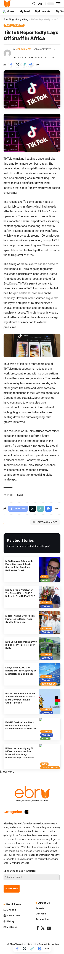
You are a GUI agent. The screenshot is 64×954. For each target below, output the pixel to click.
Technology (49, 684)
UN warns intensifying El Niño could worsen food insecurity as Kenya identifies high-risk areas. (20, 753)
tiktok (20, 495)
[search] (33, 4)
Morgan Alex (23, 49)
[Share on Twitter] (18, 65)
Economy (47, 606)
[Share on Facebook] (11, 65)
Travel (45, 580)
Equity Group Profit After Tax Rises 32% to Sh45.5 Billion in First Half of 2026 (20, 593)
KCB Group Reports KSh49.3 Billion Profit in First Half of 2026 (21, 644)
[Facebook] (38, 928)
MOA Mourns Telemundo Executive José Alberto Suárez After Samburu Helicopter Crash (19, 566)
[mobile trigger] (57, 3)
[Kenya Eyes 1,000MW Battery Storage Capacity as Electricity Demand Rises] (49, 674)
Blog (7, 25)
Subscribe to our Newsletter (20, 871)
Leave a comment (46, 522)
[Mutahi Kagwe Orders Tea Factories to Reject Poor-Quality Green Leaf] (49, 622)
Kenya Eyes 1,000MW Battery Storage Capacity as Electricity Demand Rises (20, 670)
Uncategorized (50, 767)
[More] (37, 65)
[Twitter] (43, 928)
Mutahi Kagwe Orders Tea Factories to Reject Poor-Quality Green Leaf (20, 618)
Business (18, 25)
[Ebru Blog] (7, 3)
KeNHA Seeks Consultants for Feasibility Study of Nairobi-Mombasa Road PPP (21, 725)
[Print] (31, 65)
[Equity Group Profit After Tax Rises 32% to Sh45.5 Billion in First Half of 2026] (49, 597)
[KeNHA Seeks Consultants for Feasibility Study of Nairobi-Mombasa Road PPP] (49, 729)
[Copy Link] (24, 65)
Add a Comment (42, 49)
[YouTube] (49, 928)
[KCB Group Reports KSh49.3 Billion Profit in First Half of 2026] (49, 648)
